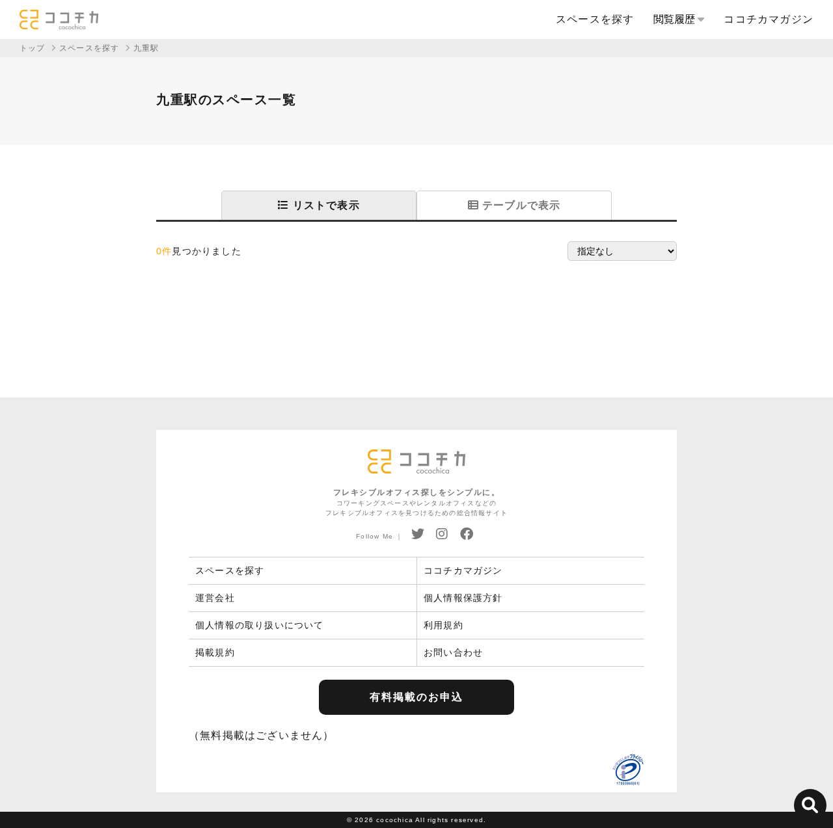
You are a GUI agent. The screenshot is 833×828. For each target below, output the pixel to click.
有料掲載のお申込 (416, 696)
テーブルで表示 (520, 205)
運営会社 (215, 598)
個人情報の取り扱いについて (259, 625)
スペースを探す (595, 19)
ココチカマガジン (768, 19)
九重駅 (146, 48)
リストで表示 (324, 205)
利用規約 (443, 625)
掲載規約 (215, 652)
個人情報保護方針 (463, 598)
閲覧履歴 (675, 19)
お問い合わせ (453, 652)
